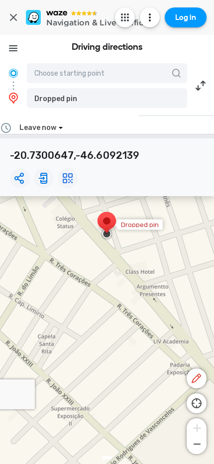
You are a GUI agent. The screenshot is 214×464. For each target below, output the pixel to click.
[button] (107, 98)
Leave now (37, 127)
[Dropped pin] (107, 226)
